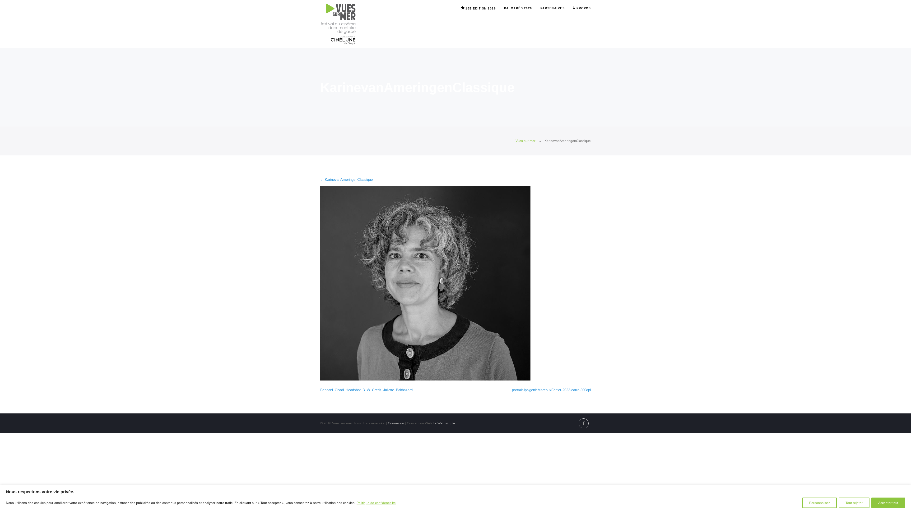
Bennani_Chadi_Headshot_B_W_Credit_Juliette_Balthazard (366, 390)
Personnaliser (819, 503)
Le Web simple (444, 423)
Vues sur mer (525, 141)
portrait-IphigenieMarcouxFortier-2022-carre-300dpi (551, 390)
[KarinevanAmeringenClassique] (425, 379)
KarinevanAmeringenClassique (346, 179)
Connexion (396, 423)
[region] (455, 498)
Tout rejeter (854, 503)
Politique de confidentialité (376, 503)
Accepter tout (888, 503)
